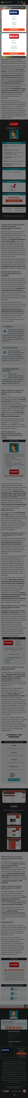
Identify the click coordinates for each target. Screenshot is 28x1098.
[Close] (24, 4)
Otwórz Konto (14, 29)
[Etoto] (14, 12)
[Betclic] (14, 36)
